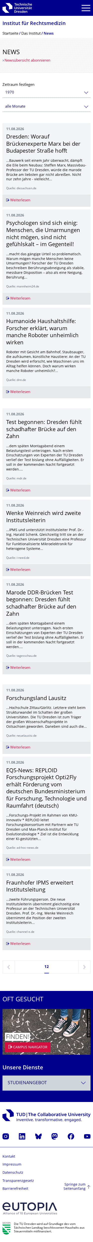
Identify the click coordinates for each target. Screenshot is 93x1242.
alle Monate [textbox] (15, 107)
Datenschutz (12, 1172)
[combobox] (46, 93)
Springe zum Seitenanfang (74, 1187)
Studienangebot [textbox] (27, 1083)
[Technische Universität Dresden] (17, 7)
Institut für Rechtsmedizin (34, 24)
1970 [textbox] (9, 92)
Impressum (11, 1164)
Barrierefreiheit (15, 1189)
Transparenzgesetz (18, 1181)
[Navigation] (86, 8)
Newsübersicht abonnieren (27, 61)
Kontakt (8, 1156)
